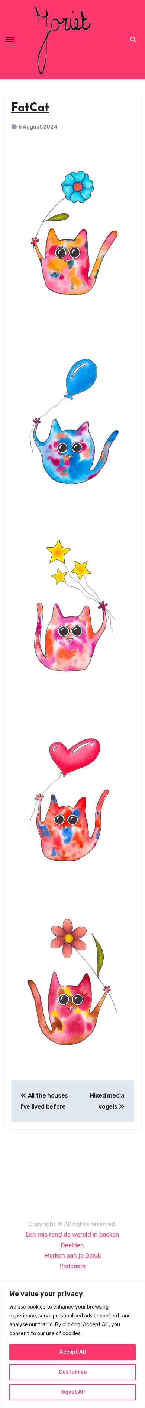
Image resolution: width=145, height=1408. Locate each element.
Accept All (72, 1352)
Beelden (72, 1245)
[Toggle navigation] (10, 39)
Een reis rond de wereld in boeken (72, 1234)
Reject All (72, 1392)
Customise (73, 1372)
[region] (72, 1345)
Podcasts (72, 1266)
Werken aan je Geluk (73, 1255)
